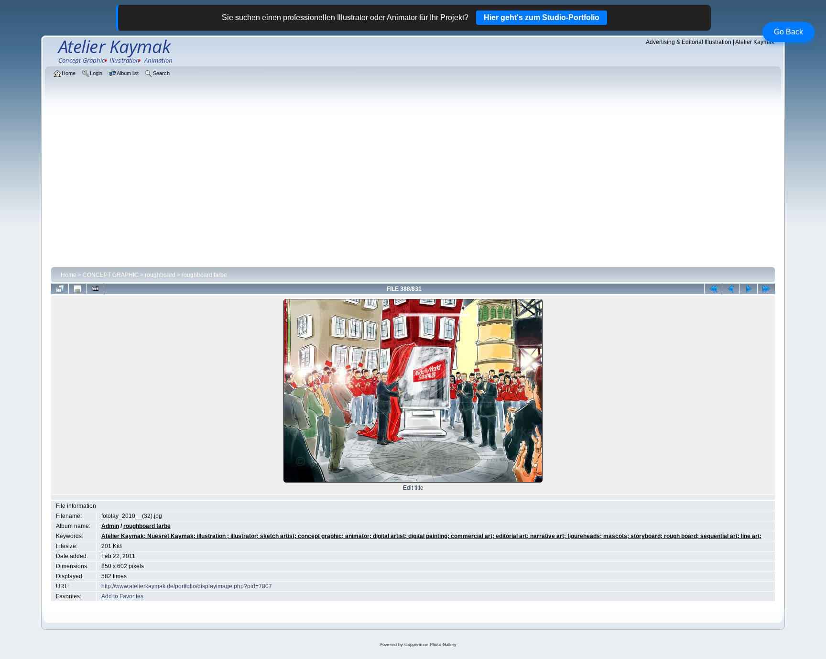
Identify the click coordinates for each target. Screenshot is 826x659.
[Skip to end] (766, 289)
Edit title (413, 487)
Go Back (788, 32)
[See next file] (748, 289)
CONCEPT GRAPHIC (111, 275)
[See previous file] (730, 289)
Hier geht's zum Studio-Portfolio (541, 17)
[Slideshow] (95, 289)
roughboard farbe (204, 275)
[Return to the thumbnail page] (59, 289)
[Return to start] (713, 289)
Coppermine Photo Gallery (430, 644)
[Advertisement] (413, 192)
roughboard (160, 275)
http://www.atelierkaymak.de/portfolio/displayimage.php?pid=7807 (186, 586)
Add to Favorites (122, 596)
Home (68, 275)
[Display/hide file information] (77, 289)
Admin (110, 526)
